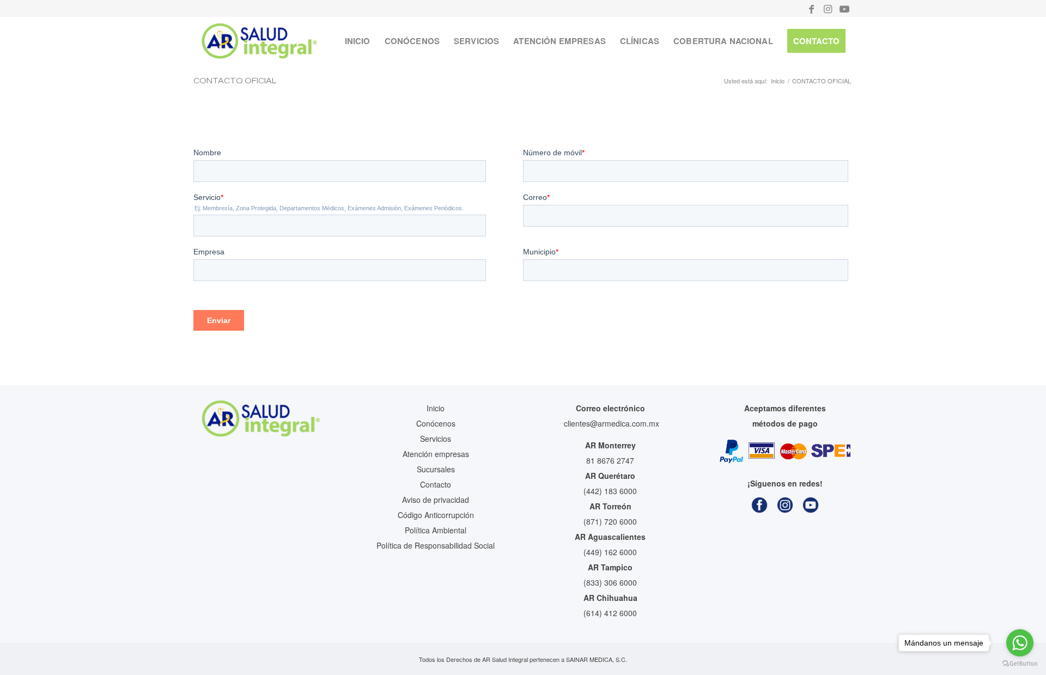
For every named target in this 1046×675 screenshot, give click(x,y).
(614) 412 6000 (610, 612)
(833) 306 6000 (610, 582)
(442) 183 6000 (610, 490)
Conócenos (435, 423)
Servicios (435, 438)
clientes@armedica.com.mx (611, 423)
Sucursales (436, 469)
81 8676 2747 (610, 460)
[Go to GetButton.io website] (1019, 663)
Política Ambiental (435, 530)
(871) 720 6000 (610, 521)
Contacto (435, 484)
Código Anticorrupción (436, 514)
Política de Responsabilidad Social (435, 545)
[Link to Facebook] (811, 8)
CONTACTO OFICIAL (234, 80)
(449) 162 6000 (610, 551)
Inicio (436, 408)
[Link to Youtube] (844, 8)
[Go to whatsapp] (1019, 642)
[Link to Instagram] (828, 8)
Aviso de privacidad (435, 499)
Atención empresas (436, 453)
